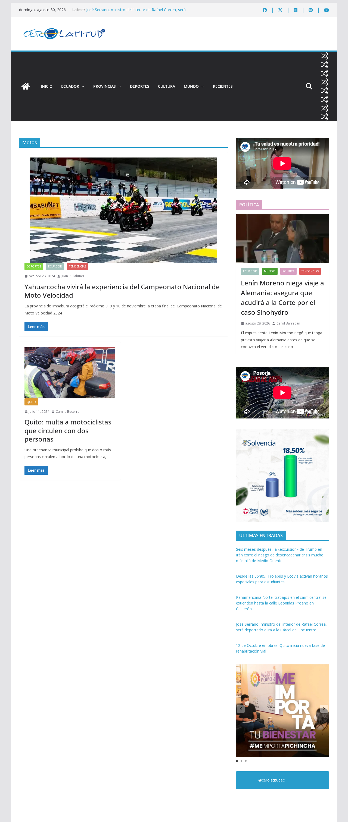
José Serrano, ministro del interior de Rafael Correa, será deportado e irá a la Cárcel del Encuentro (136, 12)
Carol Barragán (288, 323)
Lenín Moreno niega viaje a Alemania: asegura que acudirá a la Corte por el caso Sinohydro (282, 297)
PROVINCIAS (104, 86)
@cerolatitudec (271, 780)
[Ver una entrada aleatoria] (324, 56)
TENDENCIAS (77, 266)
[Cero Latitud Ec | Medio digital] (25, 86)
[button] (82, 86)
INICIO (46, 86)
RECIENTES (223, 86)
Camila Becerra (67, 411)
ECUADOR (70, 86)
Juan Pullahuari (72, 276)
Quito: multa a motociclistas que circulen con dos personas (67, 430)
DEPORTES (139, 86)
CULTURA (166, 86)
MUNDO (191, 86)
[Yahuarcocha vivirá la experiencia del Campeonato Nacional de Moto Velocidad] (123, 210)
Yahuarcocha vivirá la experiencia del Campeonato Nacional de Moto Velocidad (122, 291)
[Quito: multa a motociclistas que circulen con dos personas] (69, 372)
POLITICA (288, 271)
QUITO (31, 402)
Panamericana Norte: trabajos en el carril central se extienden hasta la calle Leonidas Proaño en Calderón (281, 603)
